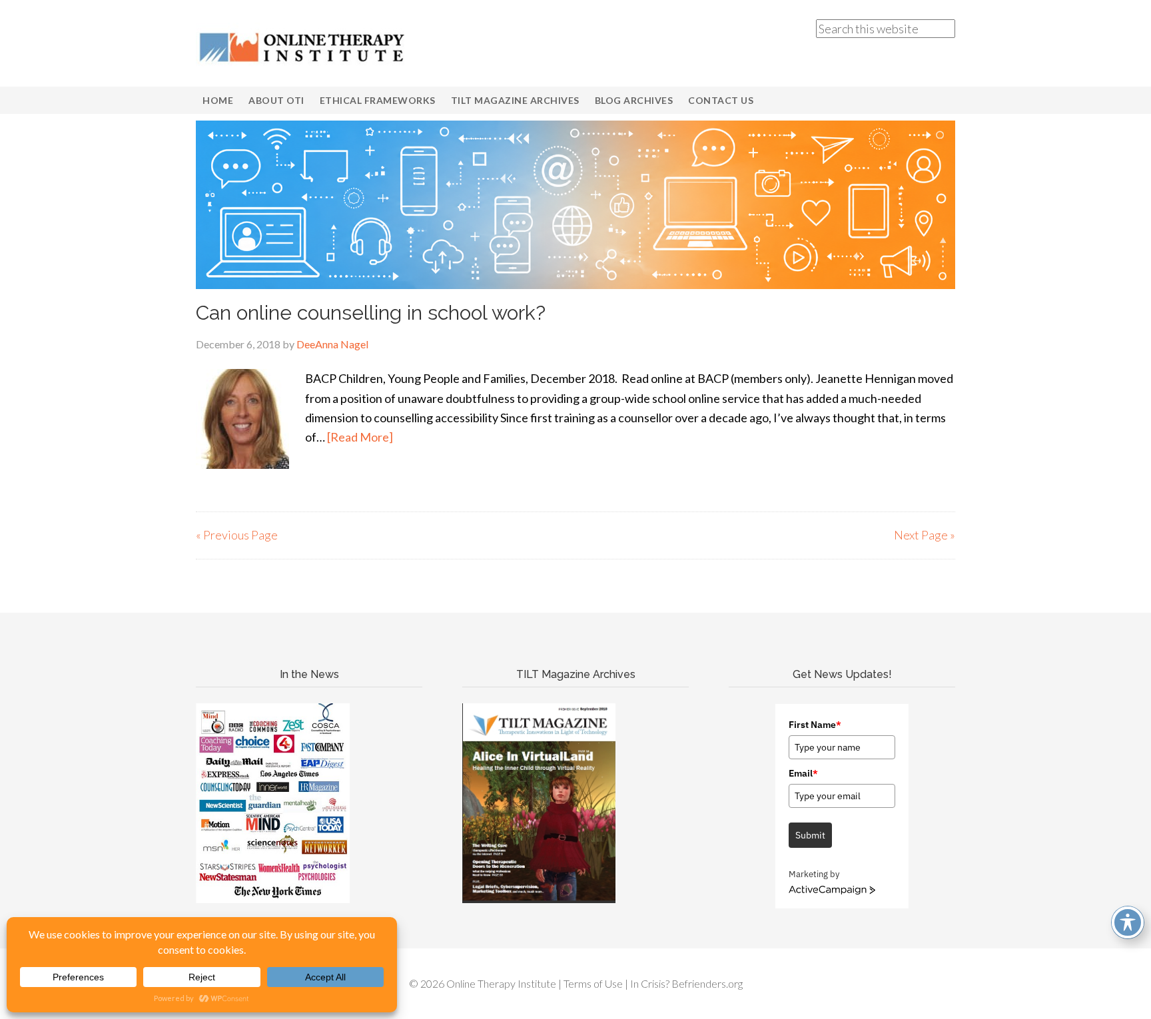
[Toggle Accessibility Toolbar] (1128, 922)
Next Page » (924, 534)
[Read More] (360, 437)
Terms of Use (593, 983)
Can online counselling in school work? (371, 312)
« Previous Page (237, 534)
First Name (815, 725)
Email (803, 773)
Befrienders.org (707, 983)
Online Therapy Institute (302, 47)
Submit (810, 835)
